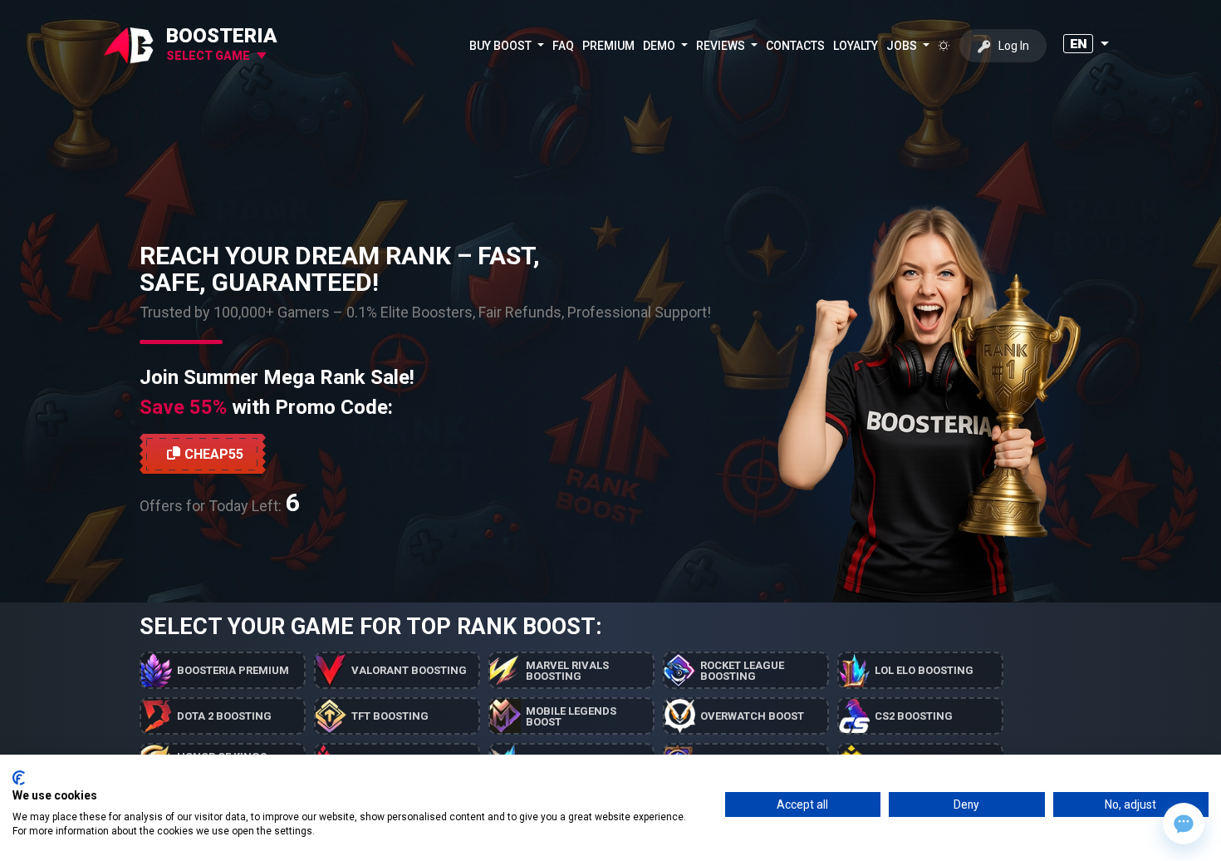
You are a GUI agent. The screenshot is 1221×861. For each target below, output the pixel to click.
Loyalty (855, 45)
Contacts (795, 45)
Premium (608, 45)
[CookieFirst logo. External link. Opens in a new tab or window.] (18, 777)
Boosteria (221, 35)
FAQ (563, 45)
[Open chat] (1183, 823)
